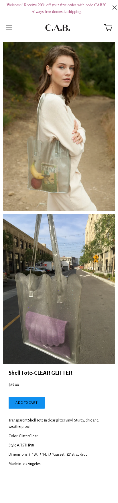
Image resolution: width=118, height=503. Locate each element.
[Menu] (9, 28)
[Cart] (108, 28)
